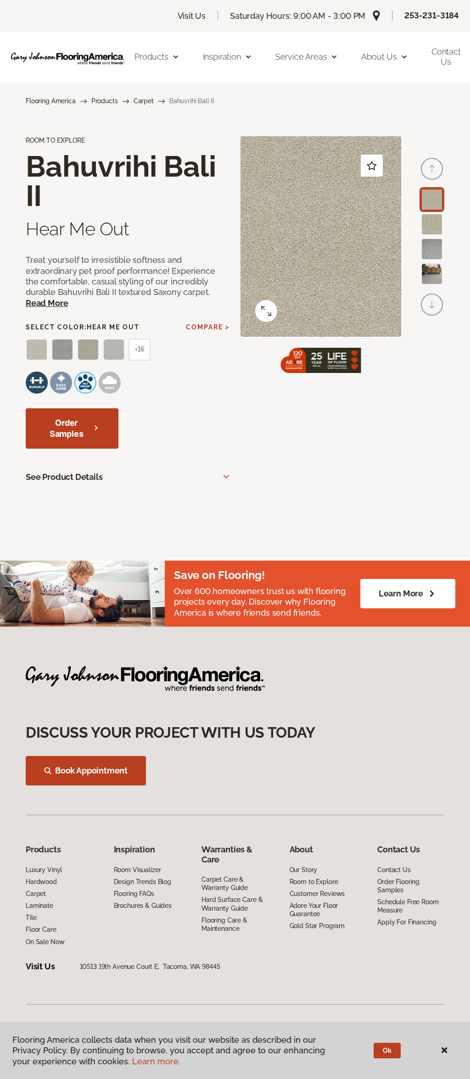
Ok (387, 1050)
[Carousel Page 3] (432, 249)
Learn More (401, 593)
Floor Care (41, 929)
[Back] (432, 169)
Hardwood (41, 881)
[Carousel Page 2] (432, 224)
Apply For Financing (406, 922)
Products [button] (151, 56)
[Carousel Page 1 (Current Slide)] (432, 199)
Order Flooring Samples (398, 886)
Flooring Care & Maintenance (224, 924)
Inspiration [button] (222, 56)
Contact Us (394, 869)
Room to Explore (314, 881)
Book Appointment (91, 770)
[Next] (432, 305)
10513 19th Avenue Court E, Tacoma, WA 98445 (150, 966)
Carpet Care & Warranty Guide (224, 883)
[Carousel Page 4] (432, 273)
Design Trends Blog (142, 881)
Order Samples (67, 428)
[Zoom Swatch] (266, 311)
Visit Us (192, 16)
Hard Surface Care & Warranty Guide (232, 904)
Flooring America (51, 101)
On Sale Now (45, 942)
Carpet (144, 101)
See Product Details (64, 477)
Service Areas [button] (301, 56)
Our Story (304, 869)
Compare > (207, 327)
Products (104, 101)
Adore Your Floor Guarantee (314, 910)
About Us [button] (379, 56)
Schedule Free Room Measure (407, 906)
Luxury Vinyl (44, 869)
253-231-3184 (431, 15)
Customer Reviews (317, 893)
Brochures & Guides (143, 905)
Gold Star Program (317, 925)
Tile (31, 917)
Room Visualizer (137, 869)
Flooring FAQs (134, 893)
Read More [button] (47, 303)
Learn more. (156, 1061)
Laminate (39, 905)
